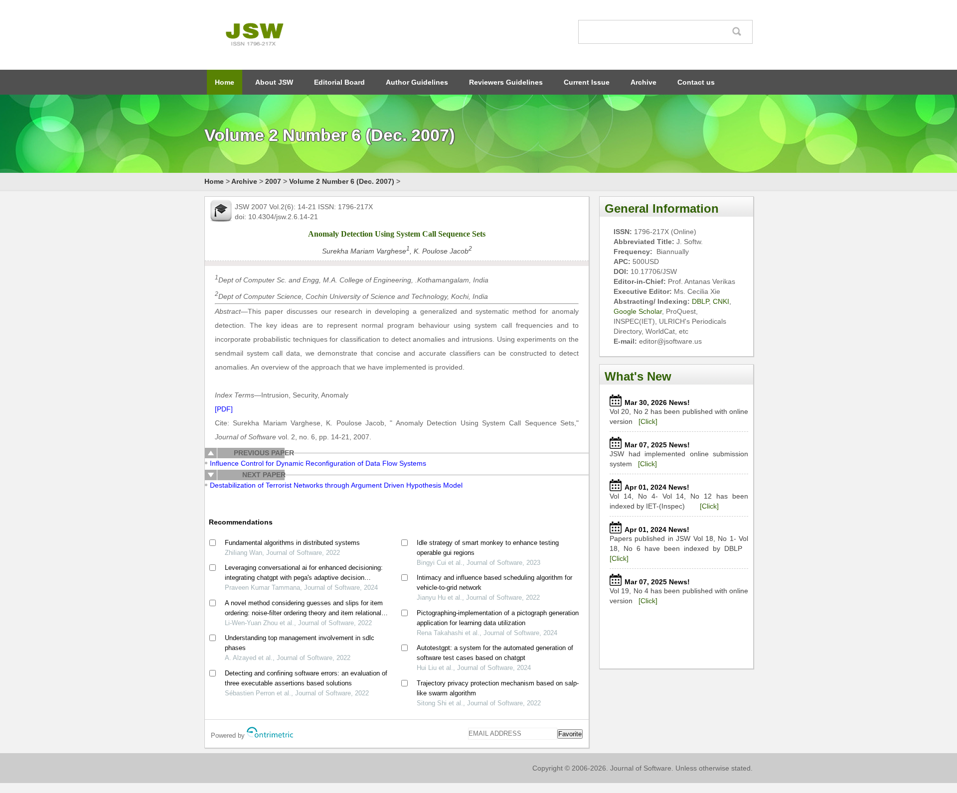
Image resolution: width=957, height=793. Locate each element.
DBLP (700, 301)
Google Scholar (638, 311)
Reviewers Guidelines (506, 82)
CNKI (721, 301)
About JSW (274, 82)
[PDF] (224, 409)
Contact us (696, 82)
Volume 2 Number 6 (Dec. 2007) (341, 181)
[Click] (647, 421)
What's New (638, 376)
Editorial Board (339, 82)
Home (224, 82)
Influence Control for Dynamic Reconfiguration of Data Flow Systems (318, 463)
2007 (273, 181)
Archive (643, 82)
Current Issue (587, 82)
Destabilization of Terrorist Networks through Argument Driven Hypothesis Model (336, 485)
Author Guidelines (417, 82)
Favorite (570, 734)
